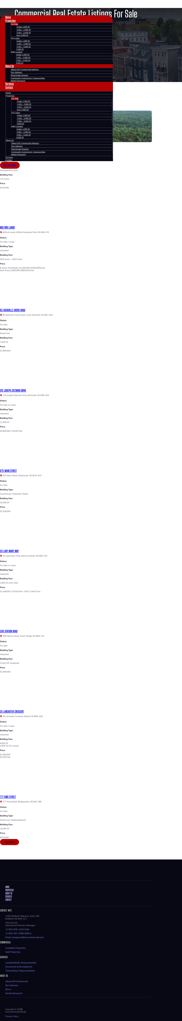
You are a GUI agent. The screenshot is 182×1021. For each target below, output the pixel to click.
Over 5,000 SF (22, 35)
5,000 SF (20, 49)
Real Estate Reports (19, 75)
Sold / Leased (16, 52)
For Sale (14, 24)
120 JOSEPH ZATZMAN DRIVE (13, 390)
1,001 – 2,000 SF (24, 30)
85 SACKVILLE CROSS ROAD (12, 310)
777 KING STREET (8, 797)
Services (9, 83)
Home (8, 17)
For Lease (15, 38)
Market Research (18, 80)
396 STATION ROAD (8, 631)
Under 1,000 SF (23, 27)
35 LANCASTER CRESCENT (12, 711)
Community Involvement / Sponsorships (28, 78)
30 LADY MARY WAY (9, 551)
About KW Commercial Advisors (25, 69)
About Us (9, 66)
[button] (9, 842)
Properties (10, 20)
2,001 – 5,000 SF (24, 33)
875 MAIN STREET (8, 470)
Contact (9, 87)
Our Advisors (16, 72)
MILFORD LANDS (7, 227)
